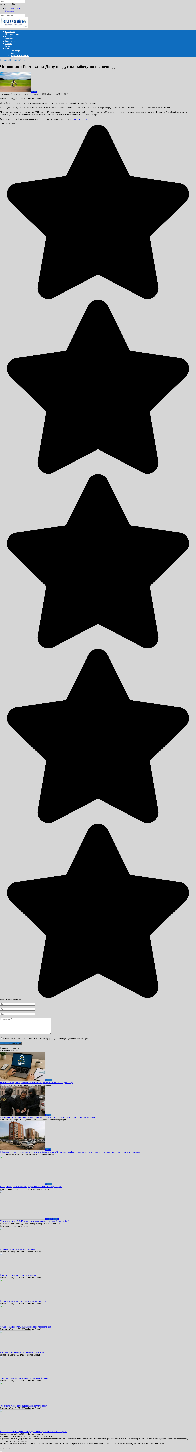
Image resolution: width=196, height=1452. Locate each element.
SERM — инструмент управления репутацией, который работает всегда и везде (36, 1082)
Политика (9, 39)
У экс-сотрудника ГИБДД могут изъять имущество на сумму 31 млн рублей (34, 1221)
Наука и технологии (20, 55)
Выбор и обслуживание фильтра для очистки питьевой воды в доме (31, 1186)
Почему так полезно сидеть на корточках (18, 1275)
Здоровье (15, 53)
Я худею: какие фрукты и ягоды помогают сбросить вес (25, 1327)
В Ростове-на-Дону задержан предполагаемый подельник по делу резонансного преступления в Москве (47, 1117)
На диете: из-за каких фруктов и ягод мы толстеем (23, 1301)
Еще (7, 48)
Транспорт (15, 51)
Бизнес (8, 43)
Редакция (9, 11)
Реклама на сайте (13, 8)
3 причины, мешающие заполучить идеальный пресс (24, 1378)
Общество (10, 31)
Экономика (10, 41)
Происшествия (12, 34)
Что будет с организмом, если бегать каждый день (22, 1352)
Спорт (8, 36)
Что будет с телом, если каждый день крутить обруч (23, 1406)
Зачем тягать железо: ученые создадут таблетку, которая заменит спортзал (33, 1431)
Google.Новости (79, 119)
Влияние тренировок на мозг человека (17, 1249)
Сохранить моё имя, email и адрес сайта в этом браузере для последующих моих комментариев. (46, 1038)
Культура (9, 46)
